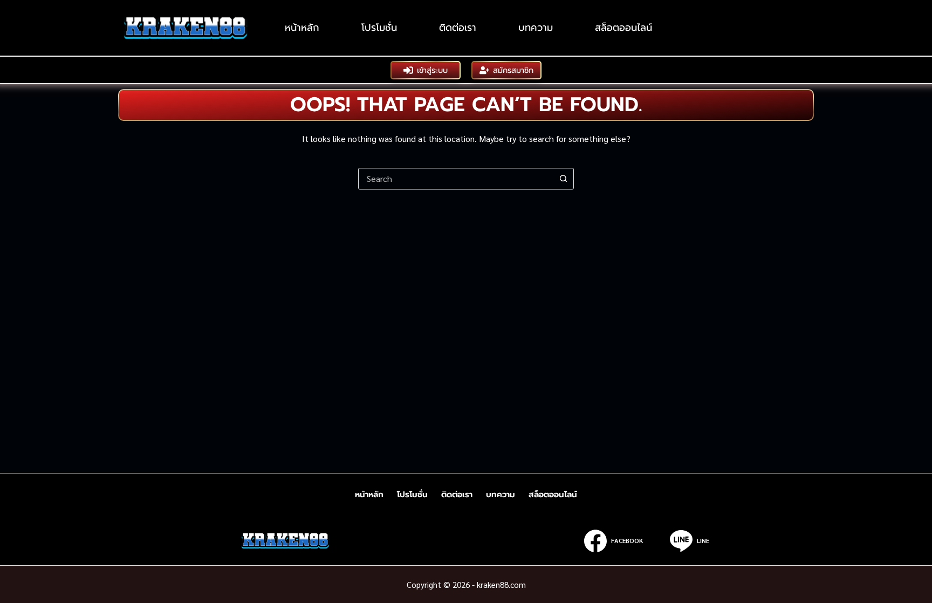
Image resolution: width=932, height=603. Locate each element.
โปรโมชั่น (379, 27)
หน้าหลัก (302, 27)
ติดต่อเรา (457, 27)
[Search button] (563, 178)
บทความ (535, 27)
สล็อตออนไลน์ (623, 27)
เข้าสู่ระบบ (432, 70)
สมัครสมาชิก (513, 70)
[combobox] (456, 178)
